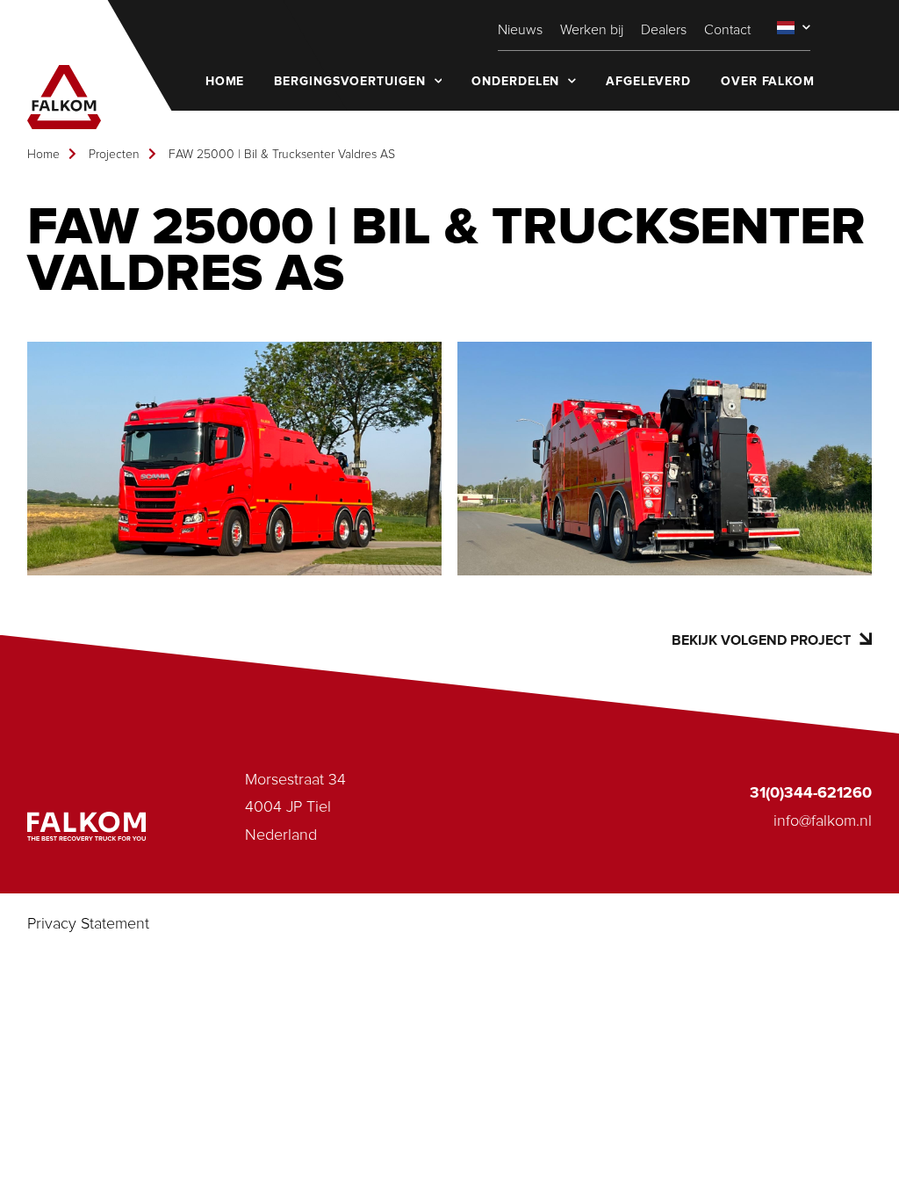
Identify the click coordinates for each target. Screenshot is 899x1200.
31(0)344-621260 (811, 793)
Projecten (114, 154)
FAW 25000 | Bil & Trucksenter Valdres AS (282, 154)
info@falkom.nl (822, 821)
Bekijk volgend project (761, 640)
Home (43, 154)
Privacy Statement (88, 924)
